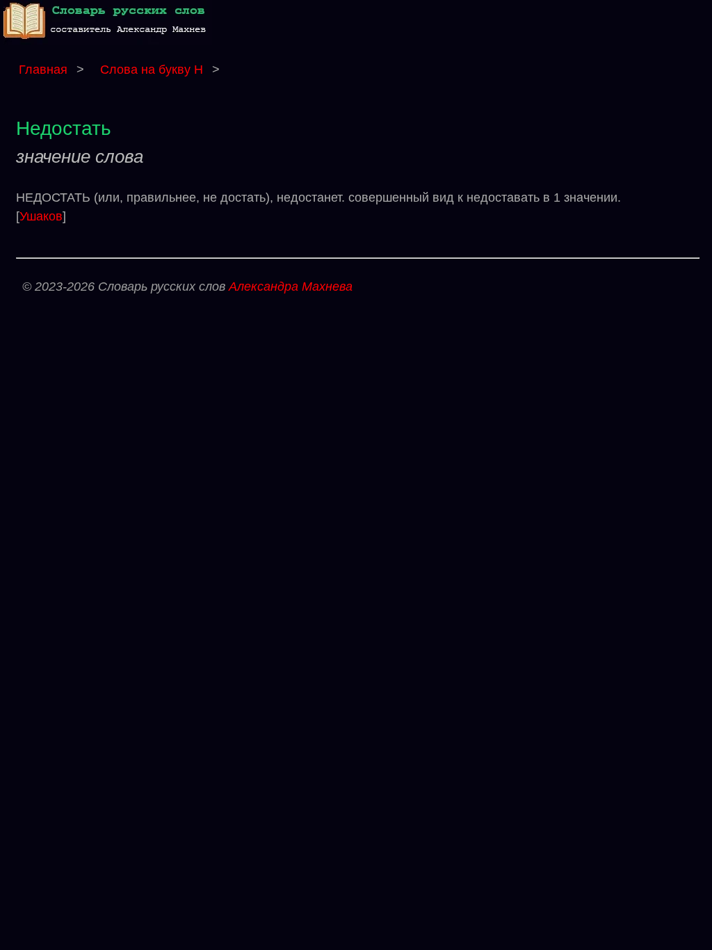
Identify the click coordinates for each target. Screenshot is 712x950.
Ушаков (41, 216)
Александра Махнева (291, 286)
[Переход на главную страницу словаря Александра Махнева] (107, 41)
